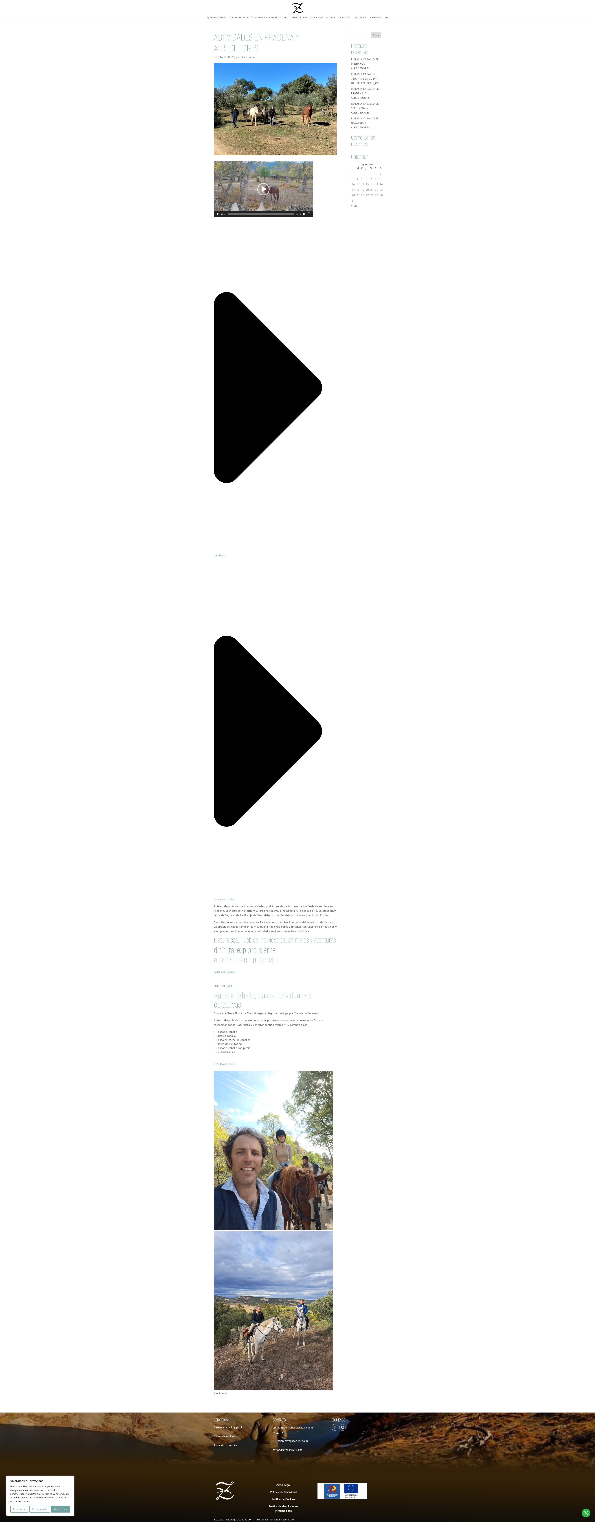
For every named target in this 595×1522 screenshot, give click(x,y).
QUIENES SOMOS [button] (225, 972)
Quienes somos (216, 17)
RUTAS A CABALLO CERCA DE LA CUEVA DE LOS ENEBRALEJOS (365, 78)
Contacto (360, 17)
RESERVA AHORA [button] (224, 1064)
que (237, 57)
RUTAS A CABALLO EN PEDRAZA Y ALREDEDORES (365, 64)
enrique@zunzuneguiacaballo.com (293, 1427)
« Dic (354, 205)
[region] (40, 1496)
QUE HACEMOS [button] (223, 986)
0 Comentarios (249, 57)
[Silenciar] (304, 214)
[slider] (261, 214)
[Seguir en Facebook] (335, 1427)
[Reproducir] (217, 214)
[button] (263, 189)
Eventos (344, 17)
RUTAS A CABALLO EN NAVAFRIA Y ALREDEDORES (365, 123)
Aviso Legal (283, 1485)
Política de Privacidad (283, 1492)
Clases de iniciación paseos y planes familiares (258, 17)
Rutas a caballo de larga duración (313, 17)
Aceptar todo (61, 1509)
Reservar (375, 17)
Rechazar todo (39, 1509)
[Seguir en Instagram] (342, 1427)
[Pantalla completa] (309, 214)
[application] (263, 189)
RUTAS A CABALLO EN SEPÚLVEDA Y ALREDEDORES (365, 108)
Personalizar (19, 1509)
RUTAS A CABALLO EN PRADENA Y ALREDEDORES (365, 93)
